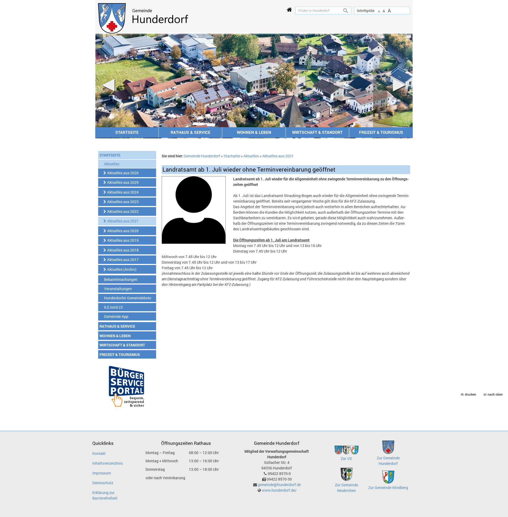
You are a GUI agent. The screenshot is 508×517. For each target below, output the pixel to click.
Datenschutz (102, 482)
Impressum (101, 472)
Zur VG (346, 458)
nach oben (495, 394)
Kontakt (99, 453)
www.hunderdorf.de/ (279, 490)
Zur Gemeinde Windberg (388, 487)
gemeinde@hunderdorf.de (279, 484)
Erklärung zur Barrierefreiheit (104, 495)
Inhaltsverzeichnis (107, 463)
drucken (470, 394)
